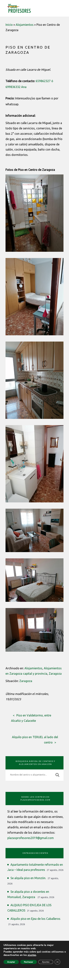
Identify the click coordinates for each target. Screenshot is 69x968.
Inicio (9, 24)
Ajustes (45, 961)
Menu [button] (61, 8)
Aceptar (11, 961)
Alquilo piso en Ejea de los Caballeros (35, 918)
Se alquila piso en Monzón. (28, 878)
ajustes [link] (32, 955)
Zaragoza (55, 673)
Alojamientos (24, 24)
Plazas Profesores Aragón (19, 8)
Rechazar (28, 961)
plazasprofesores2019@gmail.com (30, 838)
